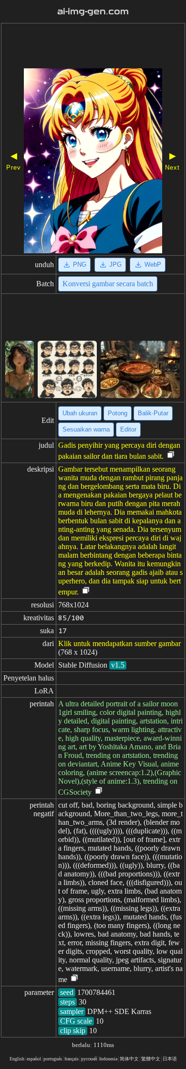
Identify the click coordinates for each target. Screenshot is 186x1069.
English (17, 1058)
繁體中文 (150, 1058)
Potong (117, 413)
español (34, 1058)
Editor (128, 429)
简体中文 (129, 1058)
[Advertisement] (93, 46)
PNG (79, 264)
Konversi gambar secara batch (107, 284)
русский (89, 1058)
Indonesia (108, 1058)
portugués (52, 1058)
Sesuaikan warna (86, 429)
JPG (115, 264)
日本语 (170, 1058)
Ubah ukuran (79, 413)
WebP (153, 264)
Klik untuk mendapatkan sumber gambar (119, 643)
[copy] (171, 455)
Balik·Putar (153, 413)
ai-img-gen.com (93, 11)
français (71, 1058)
